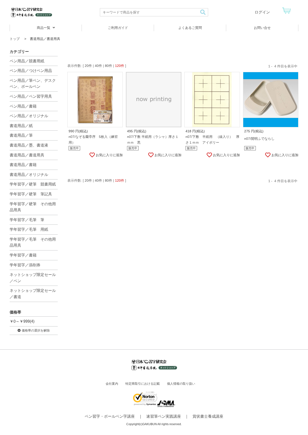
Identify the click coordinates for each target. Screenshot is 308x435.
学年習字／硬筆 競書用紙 (33, 184)
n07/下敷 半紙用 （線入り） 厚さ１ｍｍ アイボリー (212, 139)
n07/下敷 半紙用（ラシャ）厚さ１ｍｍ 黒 (153, 139)
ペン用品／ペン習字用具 (31, 96)
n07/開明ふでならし (259, 139)
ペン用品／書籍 (23, 106)
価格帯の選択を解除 (35, 330)
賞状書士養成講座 (207, 416)
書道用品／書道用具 (27, 155)
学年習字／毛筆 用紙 (29, 229)
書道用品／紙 (21, 126)
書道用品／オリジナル (29, 175)
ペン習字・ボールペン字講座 (110, 416)
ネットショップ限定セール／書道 (33, 293)
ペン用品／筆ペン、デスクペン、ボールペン (33, 83)
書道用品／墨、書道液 (29, 145)
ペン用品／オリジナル (29, 116)
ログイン (262, 12)
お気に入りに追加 (109, 155)
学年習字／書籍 (23, 255)
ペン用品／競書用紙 (27, 61)
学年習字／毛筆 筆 (27, 220)
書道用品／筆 (21, 135)
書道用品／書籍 (23, 165)
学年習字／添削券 (25, 265)
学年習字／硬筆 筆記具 (31, 194)
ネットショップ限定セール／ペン (33, 278)
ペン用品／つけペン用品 (31, 71)
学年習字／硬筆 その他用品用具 (33, 207)
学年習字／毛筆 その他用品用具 (33, 242)
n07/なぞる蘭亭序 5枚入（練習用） (93, 139)
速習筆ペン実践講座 (163, 416)
